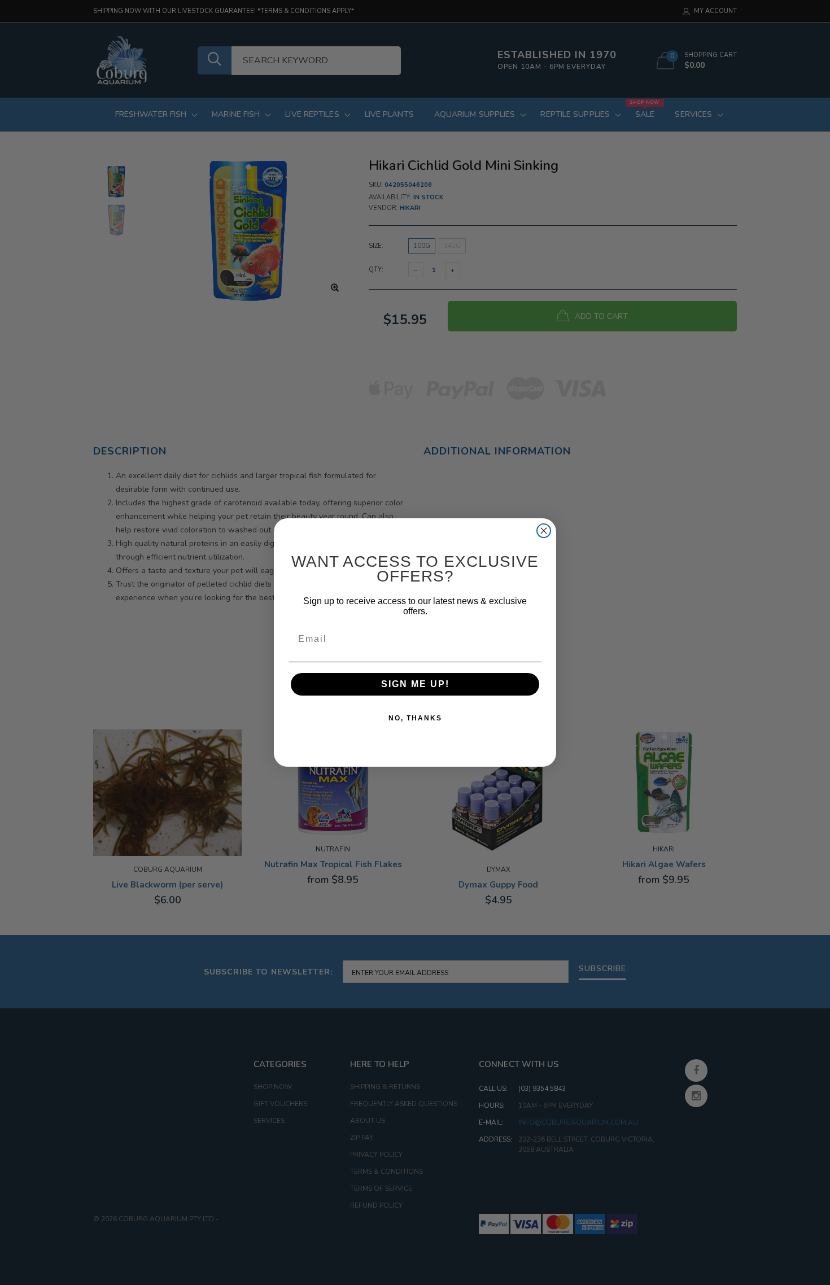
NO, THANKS (415, 718)
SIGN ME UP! (415, 684)
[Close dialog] (544, 530)
